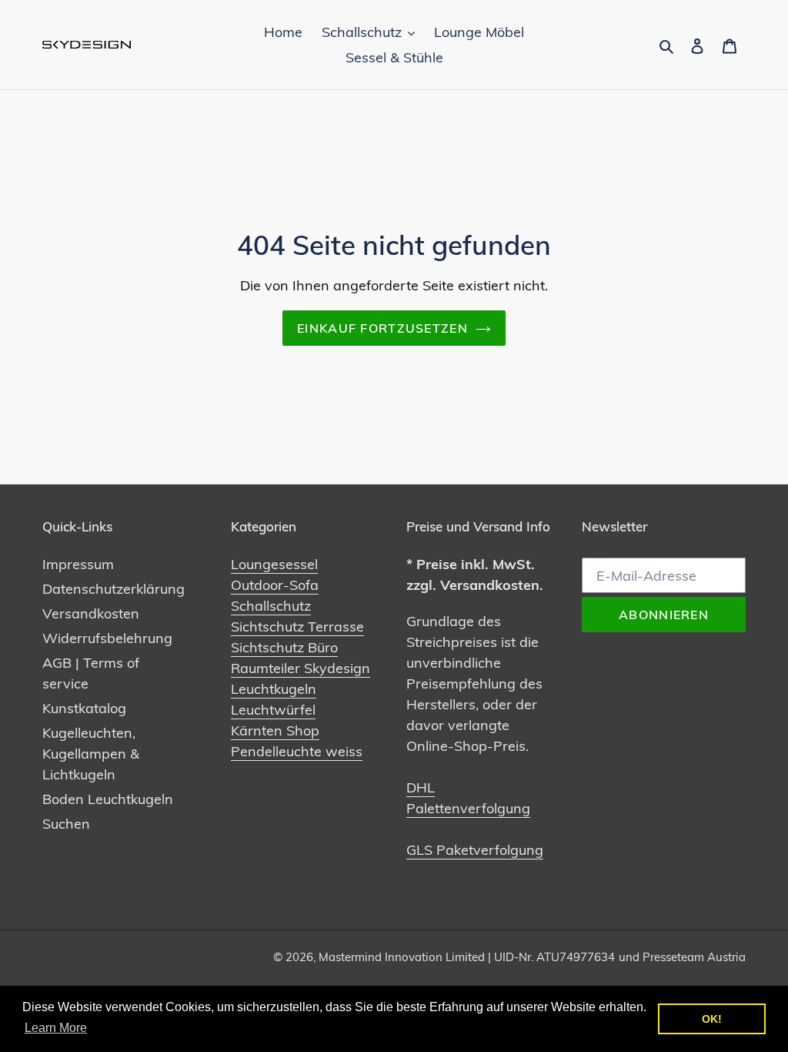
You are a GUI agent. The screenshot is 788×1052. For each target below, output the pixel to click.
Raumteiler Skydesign (300, 668)
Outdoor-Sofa (275, 585)
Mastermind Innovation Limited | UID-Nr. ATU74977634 (467, 957)
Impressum (78, 564)
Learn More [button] (56, 1027)
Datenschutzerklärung (113, 589)
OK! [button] (712, 1019)
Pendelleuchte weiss (296, 751)
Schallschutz (271, 606)
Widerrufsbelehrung (107, 638)
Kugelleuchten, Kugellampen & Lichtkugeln (90, 753)
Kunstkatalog (84, 708)
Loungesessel (274, 564)
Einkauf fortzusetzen (382, 328)
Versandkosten (90, 613)
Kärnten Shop (275, 730)
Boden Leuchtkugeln (107, 799)
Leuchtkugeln (273, 689)
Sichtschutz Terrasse (297, 626)
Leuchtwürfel (273, 710)
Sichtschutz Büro (284, 647)
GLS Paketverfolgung (474, 850)
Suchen (66, 824)
